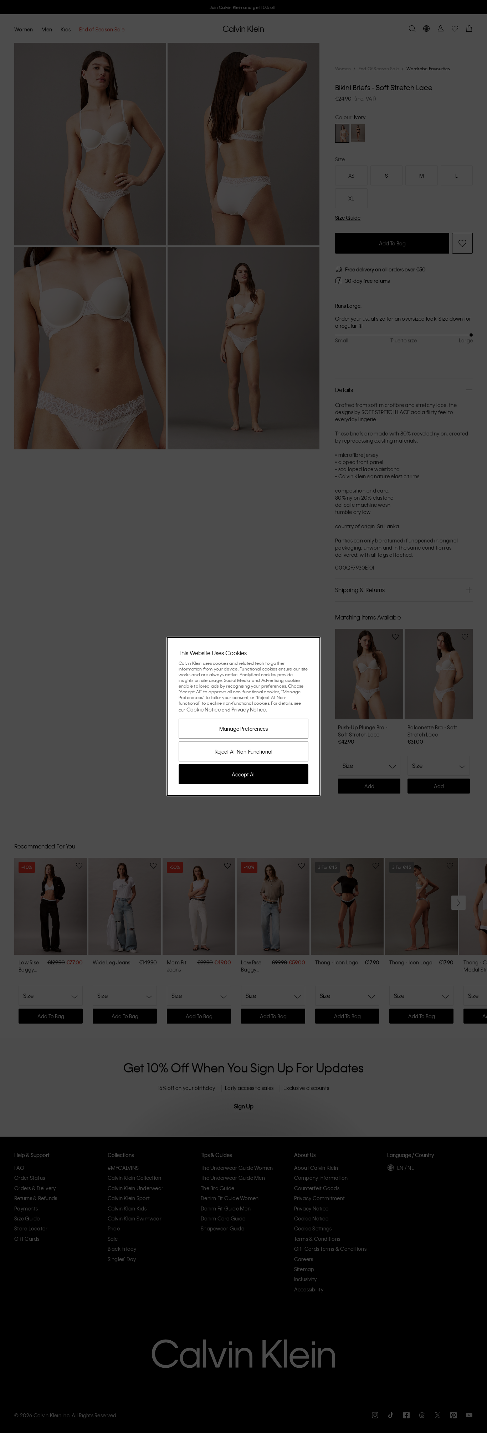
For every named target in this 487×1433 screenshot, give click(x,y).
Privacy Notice (248, 709)
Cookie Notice (203, 709)
